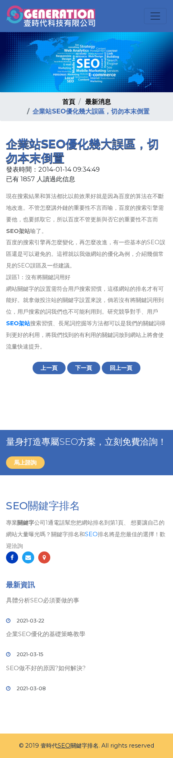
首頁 (68, 101)
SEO (91, 534)
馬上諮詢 (25, 462)
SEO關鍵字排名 (43, 506)
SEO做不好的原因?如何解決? (46, 668)
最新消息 (98, 101)
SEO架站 (18, 323)
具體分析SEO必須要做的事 (42, 600)
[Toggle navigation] (155, 16)
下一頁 (83, 367)
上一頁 (49, 367)
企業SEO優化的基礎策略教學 (45, 634)
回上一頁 (121, 367)
